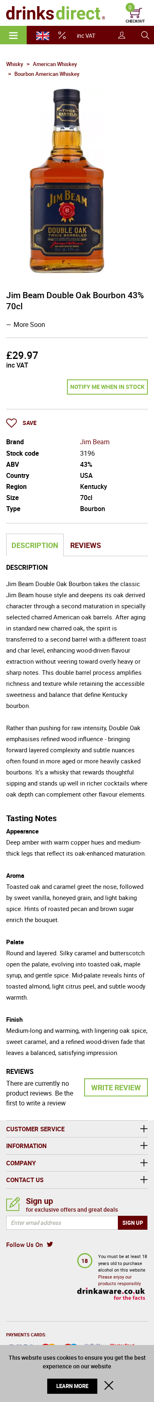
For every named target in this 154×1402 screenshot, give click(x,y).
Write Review (116, 1087)
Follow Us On (24, 1244)
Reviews (85, 545)
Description (34, 545)
